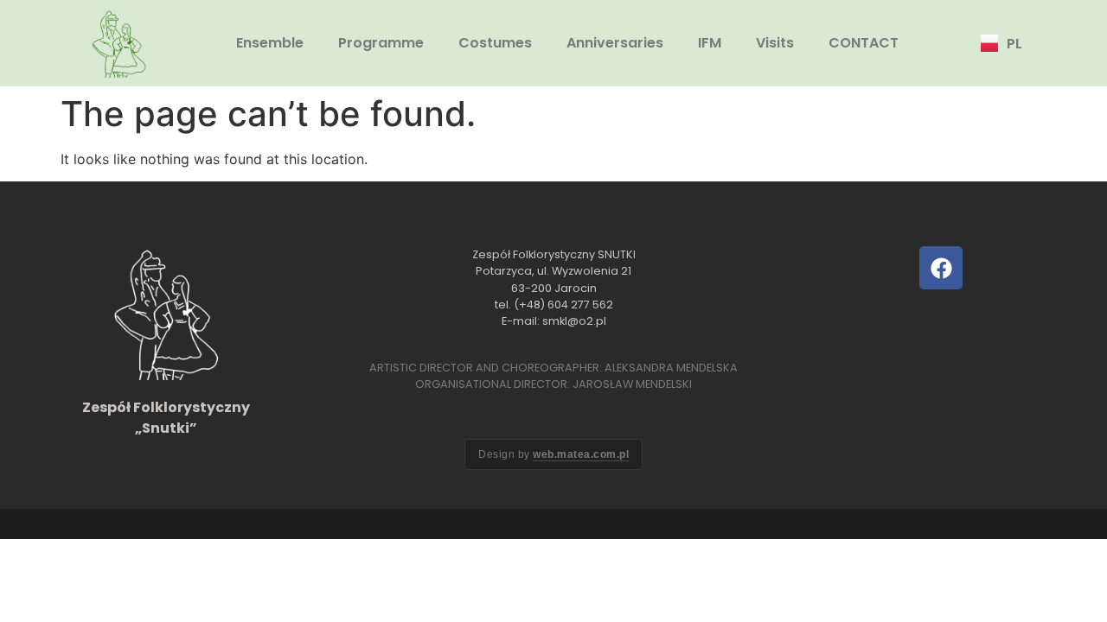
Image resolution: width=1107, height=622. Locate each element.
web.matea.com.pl (581, 454)
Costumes (495, 43)
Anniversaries (614, 43)
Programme (381, 43)
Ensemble (270, 43)
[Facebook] (941, 267)
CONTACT (864, 43)
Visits (775, 43)
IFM (709, 43)
